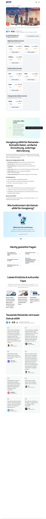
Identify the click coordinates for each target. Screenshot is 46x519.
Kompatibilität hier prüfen (33, 36)
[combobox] (11, 49)
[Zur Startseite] (9, 2)
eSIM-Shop (13, 5)
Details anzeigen (15, 52)
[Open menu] (39, 2)
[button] (15, 49)
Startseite (8, 5)
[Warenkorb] (36, 2)
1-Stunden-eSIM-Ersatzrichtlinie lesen (34, 127)
